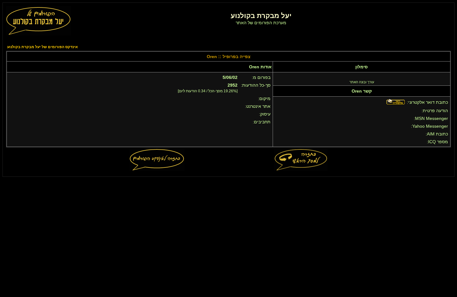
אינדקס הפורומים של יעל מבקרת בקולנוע (42, 47)
